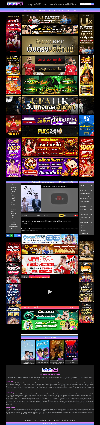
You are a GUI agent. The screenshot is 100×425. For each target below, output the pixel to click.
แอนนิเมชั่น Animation (85, 193)
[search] (92, 4)
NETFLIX (30, 221)
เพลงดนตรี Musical (84, 214)
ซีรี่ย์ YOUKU (13, 215)
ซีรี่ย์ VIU (13, 218)
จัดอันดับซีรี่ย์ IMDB (13, 231)
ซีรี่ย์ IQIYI (13, 211)
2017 (27, 215)
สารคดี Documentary (85, 201)
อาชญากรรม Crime (84, 198)
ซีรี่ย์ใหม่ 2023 (13, 187)
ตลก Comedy (83, 191)
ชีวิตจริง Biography (84, 196)
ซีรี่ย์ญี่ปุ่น (13, 202)
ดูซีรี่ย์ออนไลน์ (27, 10)
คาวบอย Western (84, 233)
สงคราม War (83, 230)
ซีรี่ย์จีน (13, 196)
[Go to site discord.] (18, 235)
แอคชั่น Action (83, 185)
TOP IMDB (74, 10)
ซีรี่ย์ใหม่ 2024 (13, 185)
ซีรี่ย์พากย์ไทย (51, 10)
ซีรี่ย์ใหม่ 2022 (13, 189)
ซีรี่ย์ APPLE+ (13, 222)
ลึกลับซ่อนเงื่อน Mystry (85, 217)
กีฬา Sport (82, 225)
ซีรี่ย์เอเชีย (13, 205)
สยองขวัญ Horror (84, 212)
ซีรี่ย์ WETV (13, 213)
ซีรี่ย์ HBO (13, 220)
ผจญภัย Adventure (84, 188)
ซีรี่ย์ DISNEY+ (13, 224)
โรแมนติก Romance (26, 224)
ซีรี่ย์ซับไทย (49, 221)
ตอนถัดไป (73, 307)
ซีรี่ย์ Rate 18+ (13, 229)
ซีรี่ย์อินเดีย (13, 207)
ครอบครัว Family (83, 206)
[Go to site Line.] (11, 235)
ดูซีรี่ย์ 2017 (24, 221)
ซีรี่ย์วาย (67, 10)
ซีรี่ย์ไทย (13, 200)
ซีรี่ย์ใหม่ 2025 (42, 10)
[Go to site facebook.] (7, 235)
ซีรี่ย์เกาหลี (34, 10)
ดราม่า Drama (63, 221)
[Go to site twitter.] (15, 235)
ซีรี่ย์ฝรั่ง (13, 198)
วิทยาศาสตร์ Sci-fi (84, 222)
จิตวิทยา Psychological (39, 221)
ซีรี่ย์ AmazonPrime (13, 226)
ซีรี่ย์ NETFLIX (60, 10)
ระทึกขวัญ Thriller (84, 228)
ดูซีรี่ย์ (69, 221)
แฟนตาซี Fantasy (84, 209)
